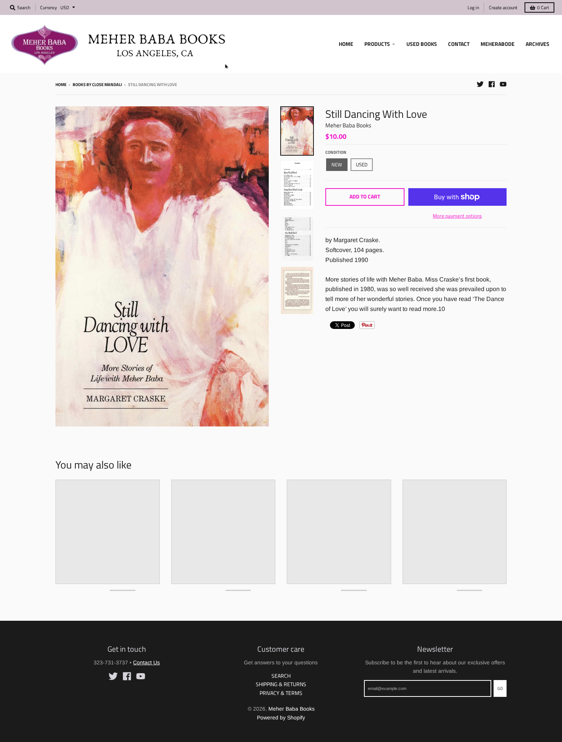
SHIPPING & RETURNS (281, 684)
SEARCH (281, 676)
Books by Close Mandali (97, 84)
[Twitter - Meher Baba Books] (480, 84)
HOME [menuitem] (346, 44)
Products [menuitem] (377, 44)
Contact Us (146, 662)
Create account (503, 7)
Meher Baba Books (348, 125)
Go (500, 688)
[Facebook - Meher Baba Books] (491, 84)
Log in (473, 7)
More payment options (457, 216)
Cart (543, 7)
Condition (335, 152)
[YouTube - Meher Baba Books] (503, 84)
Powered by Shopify (281, 717)
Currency (48, 7)
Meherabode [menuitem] (498, 44)
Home (61, 84)
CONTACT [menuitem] (458, 44)
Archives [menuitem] (537, 44)
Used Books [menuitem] (421, 44)
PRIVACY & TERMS (281, 693)
